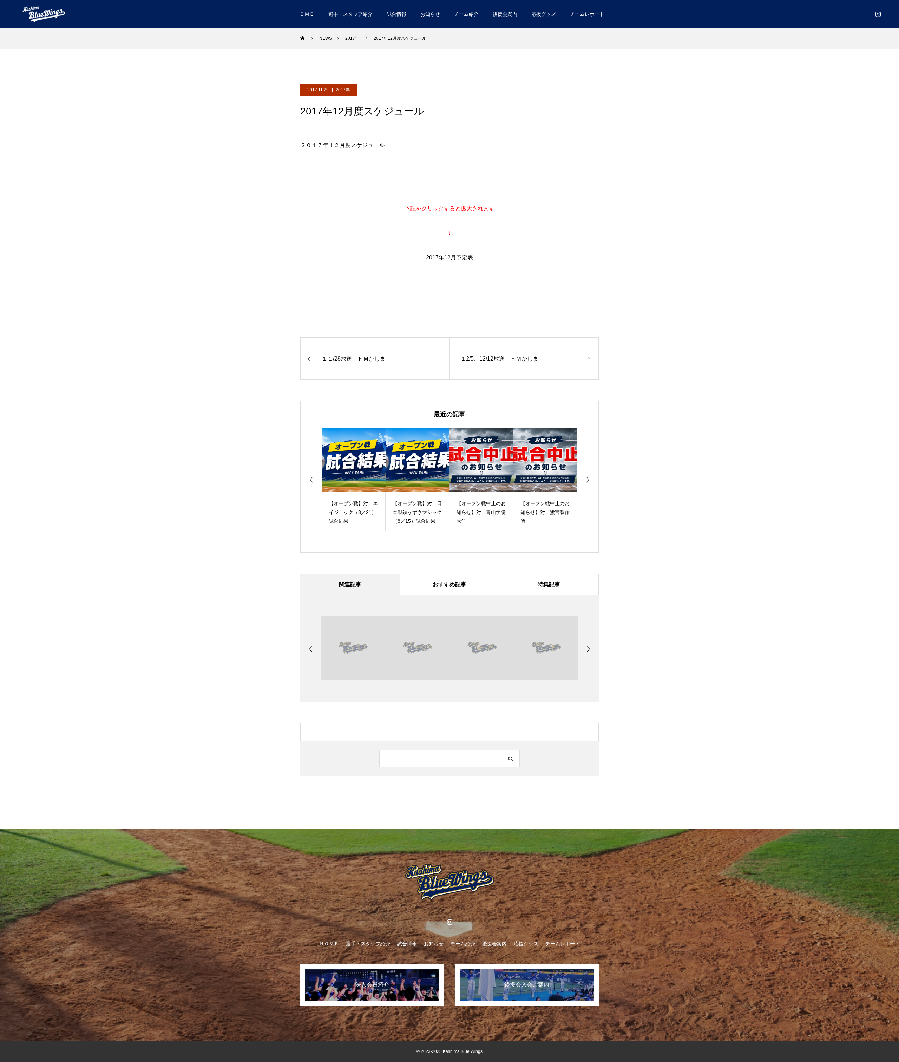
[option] (354, 479)
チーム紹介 (466, 14)
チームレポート (587, 14)
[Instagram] (877, 14)
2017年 (343, 89)
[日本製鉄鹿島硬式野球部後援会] (44, 14)
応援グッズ (543, 14)
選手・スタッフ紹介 (350, 14)
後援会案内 (505, 14)
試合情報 (396, 14)
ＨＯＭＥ (304, 14)
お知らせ (430, 14)
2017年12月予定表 (449, 257)
